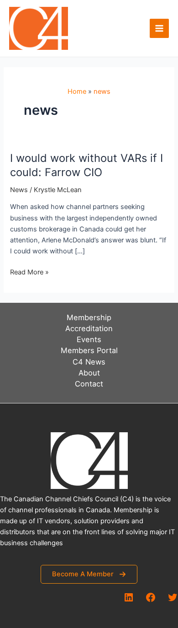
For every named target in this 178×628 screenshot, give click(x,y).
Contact (89, 383)
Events (89, 339)
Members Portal (89, 350)
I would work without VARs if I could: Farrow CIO (86, 165)
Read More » (29, 273)
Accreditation (89, 328)
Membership (89, 317)
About (89, 372)
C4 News (89, 361)
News (19, 190)
